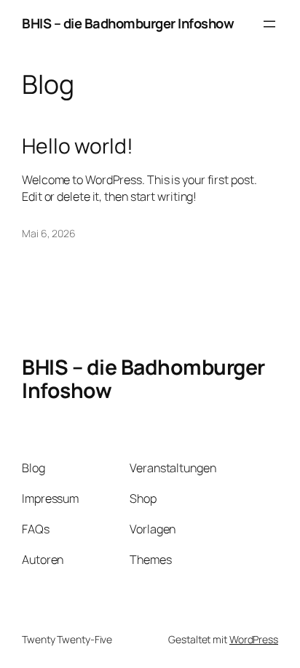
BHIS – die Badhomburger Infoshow (128, 23)
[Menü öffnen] (269, 24)
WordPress (253, 639)
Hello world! (77, 146)
